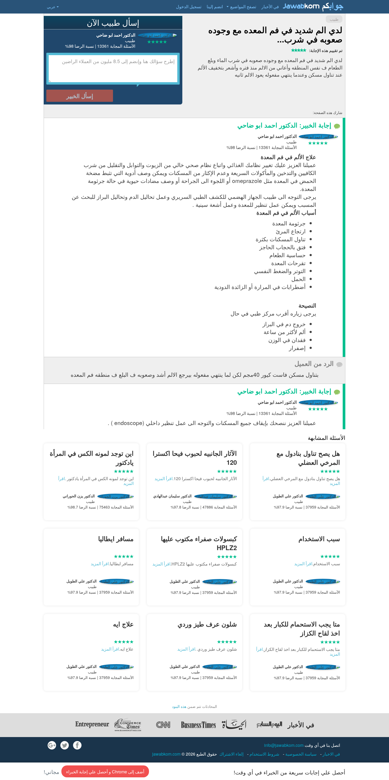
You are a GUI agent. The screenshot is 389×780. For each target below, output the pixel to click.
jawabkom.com (166, 754)
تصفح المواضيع (243, 6)
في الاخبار (331, 754)
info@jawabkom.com (284, 745)
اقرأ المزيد (164, 478)
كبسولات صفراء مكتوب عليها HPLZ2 (199, 543)
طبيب (334, 19)
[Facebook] (77, 745)
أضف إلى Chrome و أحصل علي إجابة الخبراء (105, 772)
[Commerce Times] (127, 724)
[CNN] (163, 724)
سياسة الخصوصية (300, 754)
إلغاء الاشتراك (231, 754)
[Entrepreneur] (92, 724)
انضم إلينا (215, 6)
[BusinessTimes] (198, 724)
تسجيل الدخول (188, 6)
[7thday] (269, 724)
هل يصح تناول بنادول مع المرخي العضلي (308, 458)
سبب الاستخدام (319, 538)
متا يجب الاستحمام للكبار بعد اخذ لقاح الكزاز (302, 628)
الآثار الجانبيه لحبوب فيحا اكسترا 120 (195, 458)
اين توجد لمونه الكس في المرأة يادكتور (92, 458)
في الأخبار (270, 6)
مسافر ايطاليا (116, 538)
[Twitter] (64, 745)
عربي (51, 6)
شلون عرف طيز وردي (207, 623)
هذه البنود (179, 706)
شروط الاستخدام (263, 754)
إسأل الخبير (79, 96)
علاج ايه (123, 623)
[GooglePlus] (52, 745)
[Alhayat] (234, 724)
